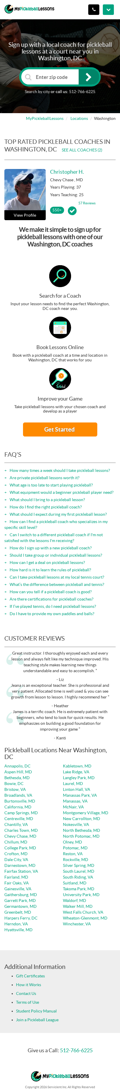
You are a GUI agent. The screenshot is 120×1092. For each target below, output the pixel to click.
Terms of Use (27, 1002)
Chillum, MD (15, 842)
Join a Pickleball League (37, 1019)
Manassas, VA (75, 801)
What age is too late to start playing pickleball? (51, 485)
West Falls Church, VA (83, 912)
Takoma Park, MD (78, 888)
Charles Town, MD (21, 830)
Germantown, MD (20, 906)
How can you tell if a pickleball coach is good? (50, 591)
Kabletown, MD (77, 766)
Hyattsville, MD (18, 929)
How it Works (28, 984)
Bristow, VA (15, 789)
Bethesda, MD (17, 777)
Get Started (60, 429)
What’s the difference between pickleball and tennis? (56, 584)
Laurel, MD (73, 783)
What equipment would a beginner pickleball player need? (61, 492)
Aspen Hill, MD (18, 772)
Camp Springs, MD (21, 812)
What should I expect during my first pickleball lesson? (58, 514)
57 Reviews (87, 203)
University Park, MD (81, 894)
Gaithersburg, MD (20, 894)
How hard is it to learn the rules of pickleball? (50, 569)
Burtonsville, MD (19, 801)
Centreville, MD (18, 818)
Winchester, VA (77, 924)
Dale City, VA (16, 859)
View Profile (25, 215)
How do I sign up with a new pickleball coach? (50, 548)
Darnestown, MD (20, 865)
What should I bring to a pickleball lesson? (47, 499)
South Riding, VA (78, 877)
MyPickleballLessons (44, 118)
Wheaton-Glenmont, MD (85, 918)
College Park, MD (20, 848)
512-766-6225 (82, 91)
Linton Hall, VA (76, 789)
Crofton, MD (16, 853)
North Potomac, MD (81, 836)
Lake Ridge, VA (76, 772)
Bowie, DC (14, 783)
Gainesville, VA (17, 888)
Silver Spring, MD (78, 865)
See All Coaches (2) (82, 150)
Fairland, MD (16, 877)
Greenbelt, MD (17, 912)
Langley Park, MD (79, 777)
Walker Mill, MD (78, 906)
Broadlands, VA (18, 795)
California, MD (17, 807)
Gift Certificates (30, 976)
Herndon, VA (16, 924)
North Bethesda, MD (81, 830)
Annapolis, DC (17, 766)
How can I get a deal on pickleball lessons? (47, 562)
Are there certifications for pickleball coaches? (51, 599)
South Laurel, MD (78, 871)
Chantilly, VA (16, 824)
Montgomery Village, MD (85, 812)
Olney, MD (72, 842)
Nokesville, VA (76, 824)
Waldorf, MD (74, 900)
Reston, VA (73, 853)
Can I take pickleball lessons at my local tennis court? (56, 577)
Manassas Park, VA (80, 795)
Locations (79, 118)
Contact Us (26, 993)
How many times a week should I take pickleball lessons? (59, 470)
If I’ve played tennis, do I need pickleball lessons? (52, 606)
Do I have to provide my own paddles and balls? (51, 613)
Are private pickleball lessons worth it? (44, 477)
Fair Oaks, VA (16, 883)
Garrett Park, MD (20, 900)
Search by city (37, 91)
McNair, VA (73, 807)
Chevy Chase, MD (20, 836)
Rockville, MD (75, 859)
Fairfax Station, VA (21, 871)
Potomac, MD (75, 848)
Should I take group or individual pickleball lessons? (55, 555)
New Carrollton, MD (81, 818)
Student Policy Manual (36, 1011)
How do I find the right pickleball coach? (45, 507)
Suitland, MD (75, 883)
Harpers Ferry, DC (21, 918)
